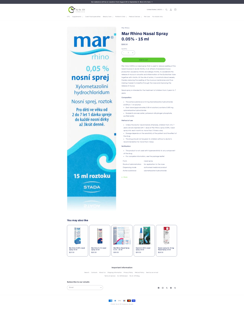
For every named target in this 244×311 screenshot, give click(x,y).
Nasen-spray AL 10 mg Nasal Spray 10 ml (166, 248)
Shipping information (115, 272)
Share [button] (125, 177)
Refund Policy (139, 272)
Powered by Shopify (127, 304)
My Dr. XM (119, 304)
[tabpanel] (149, 118)
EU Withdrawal (122, 276)
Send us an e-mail (152, 272)
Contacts (94, 272)
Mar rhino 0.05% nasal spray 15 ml (77, 248)
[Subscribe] (100, 287)
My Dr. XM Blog (135, 276)
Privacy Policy (128, 272)
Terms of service (109, 276)
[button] (77, 17)
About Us (102, 272)
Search (86, 272)
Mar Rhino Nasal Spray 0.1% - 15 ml (122, 248)
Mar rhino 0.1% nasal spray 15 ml (98, 248)
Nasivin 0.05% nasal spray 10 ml (143, 248)
